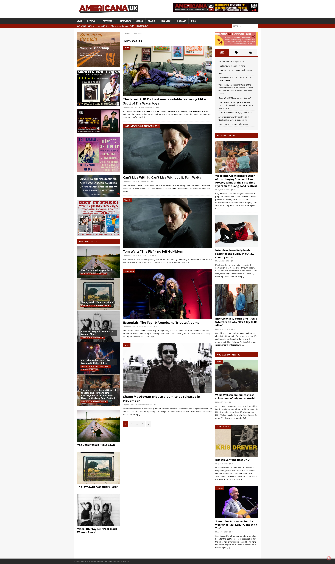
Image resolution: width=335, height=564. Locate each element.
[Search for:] (245, 26)
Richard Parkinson (145, 404)
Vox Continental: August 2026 (96, 270)
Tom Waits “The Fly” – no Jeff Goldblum (153, 251)
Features (107, 21)
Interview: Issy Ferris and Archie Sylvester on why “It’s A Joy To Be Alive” (236, 322)
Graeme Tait (144, 181)
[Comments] (250, 52)
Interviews (125, 21)
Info (193, 21)
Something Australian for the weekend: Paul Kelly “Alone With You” (236, 525)
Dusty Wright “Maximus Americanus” (235, 98)
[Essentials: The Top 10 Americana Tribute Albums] (167, 294)
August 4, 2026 (130, 255)
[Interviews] (236, 157)
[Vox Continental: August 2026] (98, 262)
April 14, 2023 (222, 532)
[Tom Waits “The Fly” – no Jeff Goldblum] (167, 223)
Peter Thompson (145, 326)
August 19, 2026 (223, 329)
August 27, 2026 (96, 274)
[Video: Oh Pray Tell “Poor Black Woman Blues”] (98, 326)
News (79, 21)
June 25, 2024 (222, 402)
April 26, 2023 (222, 463)
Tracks (151, 21)
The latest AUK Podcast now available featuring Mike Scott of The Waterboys (164, 101)
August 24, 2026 (223, 261)
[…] (143, 117)
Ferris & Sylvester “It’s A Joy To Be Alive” (236, 112)
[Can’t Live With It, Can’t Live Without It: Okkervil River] (98, 358)
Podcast (181, 21)
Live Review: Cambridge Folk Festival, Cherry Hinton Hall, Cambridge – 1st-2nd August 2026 (236, 105)
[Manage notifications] (329, 558)
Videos (139, 21)
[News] (236, 376)
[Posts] (222, 52)
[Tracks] (236, 502)
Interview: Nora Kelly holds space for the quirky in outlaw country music (234, 254)
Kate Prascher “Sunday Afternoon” (233, 124)
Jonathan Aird (145, 255)
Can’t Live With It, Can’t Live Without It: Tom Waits (162, 177)
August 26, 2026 (88, 370)
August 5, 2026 (130, 181)
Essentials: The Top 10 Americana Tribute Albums (161, 322)
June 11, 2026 (130, 326)
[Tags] (236, 52)
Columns (165, 21)
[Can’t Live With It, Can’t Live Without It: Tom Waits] (167, 149)
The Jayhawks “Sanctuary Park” (97, 302)
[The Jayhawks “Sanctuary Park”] (98, 294)
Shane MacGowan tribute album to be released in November (161, 398)
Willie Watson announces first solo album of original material (235, 396)
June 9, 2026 (129, 404)
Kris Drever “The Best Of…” (232, 460)
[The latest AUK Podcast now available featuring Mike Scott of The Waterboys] (167, 71)
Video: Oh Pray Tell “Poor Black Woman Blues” (97, 333)
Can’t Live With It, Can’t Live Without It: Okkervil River (95, 362)
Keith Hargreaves (147, 107)
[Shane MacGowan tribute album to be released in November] (167, 368)
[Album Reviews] (236, 441)
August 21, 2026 (131, 107)
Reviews (91, 21)
